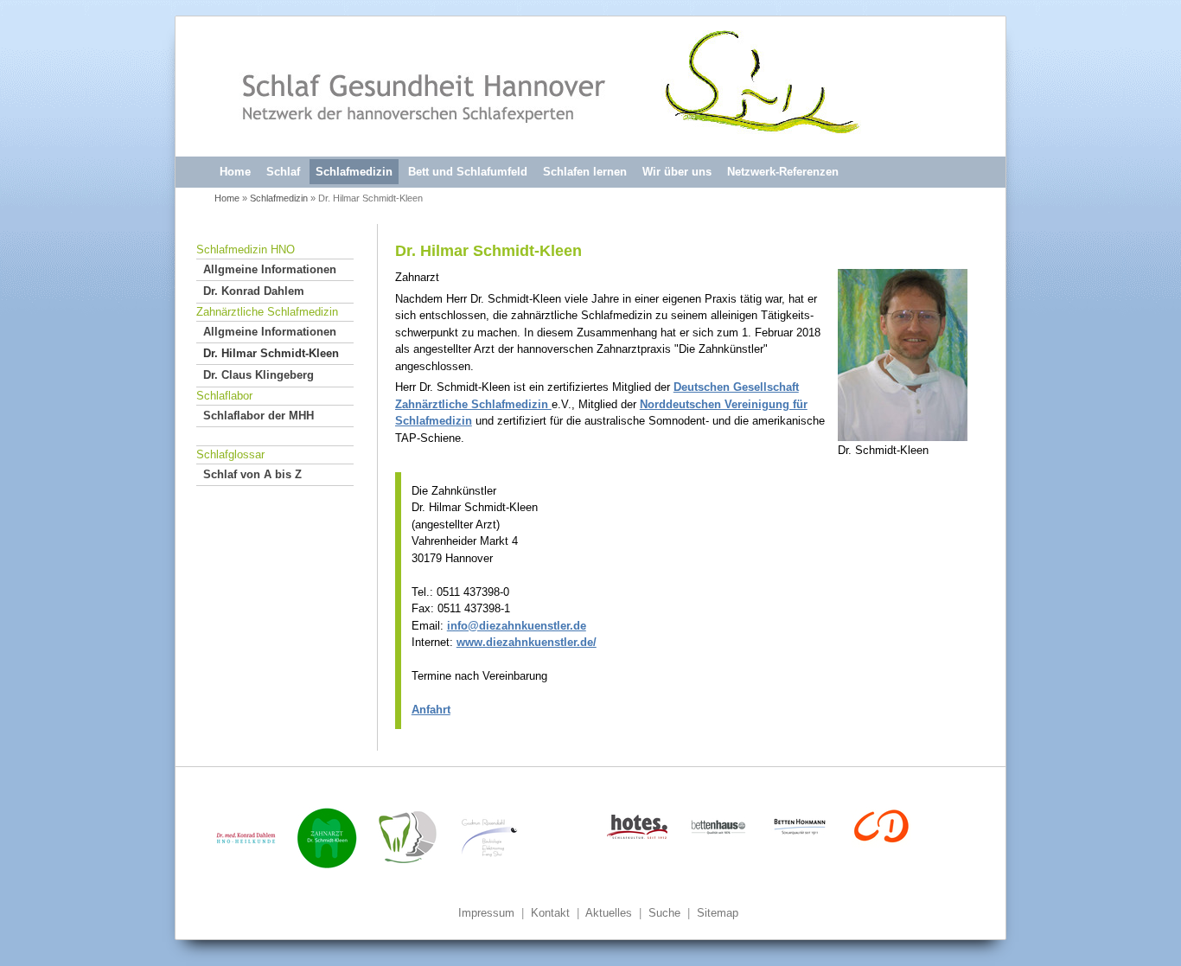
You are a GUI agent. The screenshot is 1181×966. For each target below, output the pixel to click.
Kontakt (550, 912)
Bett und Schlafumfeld (467, 171)
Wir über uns (677, 171)
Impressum (486, 912)
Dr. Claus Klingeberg (258, 374)
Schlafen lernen (585, 171)
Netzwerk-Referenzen (783, 171)
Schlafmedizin (354, 171)
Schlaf (283, 171)
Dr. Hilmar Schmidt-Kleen (271, 353)
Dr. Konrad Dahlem (253, 291)
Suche (664, 912)
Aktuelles (608, 912)
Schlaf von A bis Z (252, 474)
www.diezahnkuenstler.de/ (526, 642)
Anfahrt (431, 709)
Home (235, 171)
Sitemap (717, 912)
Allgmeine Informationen (269, 269)
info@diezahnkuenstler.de (516, 625)
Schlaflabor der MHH (258, 415)
